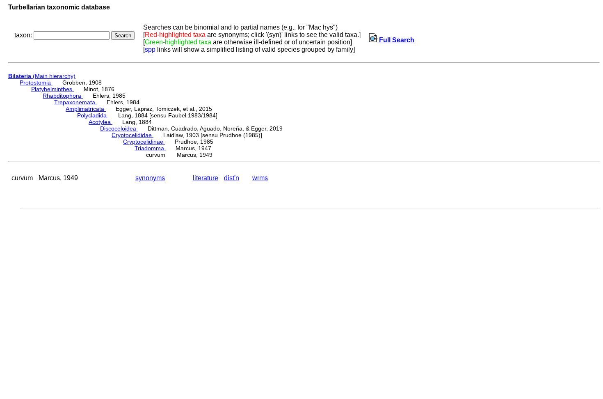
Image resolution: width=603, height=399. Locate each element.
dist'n (231, 177)
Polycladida (92, 115)
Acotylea (100, 122)
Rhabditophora (63, 95)
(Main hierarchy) (41, 76)
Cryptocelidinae (144, 141)
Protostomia (36, 82)
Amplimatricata (86, 108)
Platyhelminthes (52, 89)
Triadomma (150, 148)
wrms (260, 177)
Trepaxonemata (75, 102)
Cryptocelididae (132, 135)
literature (205, 177)
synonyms (150, 177)
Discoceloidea (119, 128)
